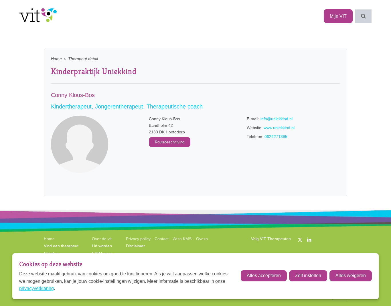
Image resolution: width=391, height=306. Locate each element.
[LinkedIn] (309, 239)
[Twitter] (300, 239)
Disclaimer (135, 246)
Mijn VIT (338, 16)
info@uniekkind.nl (276, 119)
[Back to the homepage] (38, 16)
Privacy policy (138, 238)
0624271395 (275, 136)
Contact (162, 238)
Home (56, 59)
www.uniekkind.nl (279, 127)
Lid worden (102, 246)
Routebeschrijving (169, 142)
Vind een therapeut (61, 246)
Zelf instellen (308, 275)
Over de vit (102, 238)
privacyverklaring (36, 288)
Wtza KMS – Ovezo (190, 238)
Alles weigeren (350, 275)
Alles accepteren (264, 275)
